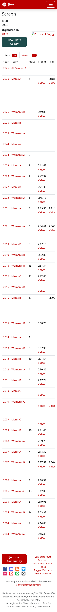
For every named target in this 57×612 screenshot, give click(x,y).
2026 (6, 68)
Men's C (16, 276)
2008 (6, 430)
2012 (6, 358)
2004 (6, 523)
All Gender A (18, 68)
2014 (6, 337)
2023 (6, 165)
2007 (6, 451)
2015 (6, 298)
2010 (6, 391)
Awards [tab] (28, 55)
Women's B (18, 112)
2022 (6, 187)
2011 (6, 380)
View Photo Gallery (14, 41)
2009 (6, 419)
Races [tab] (10, 55)
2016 (6, 276)
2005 (6, 501)
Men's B (16, 122)
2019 (6, 244)
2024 (6, 144)
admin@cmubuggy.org (28, 584)
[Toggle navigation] (50, 4)
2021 (6, 208)
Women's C (18, 401)
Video (41, 83)
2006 (6, 480)
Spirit (5, 33)
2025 (6, 122)
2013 (6, 348)
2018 (6, 265)
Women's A (18, 133)
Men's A (16, 79)
